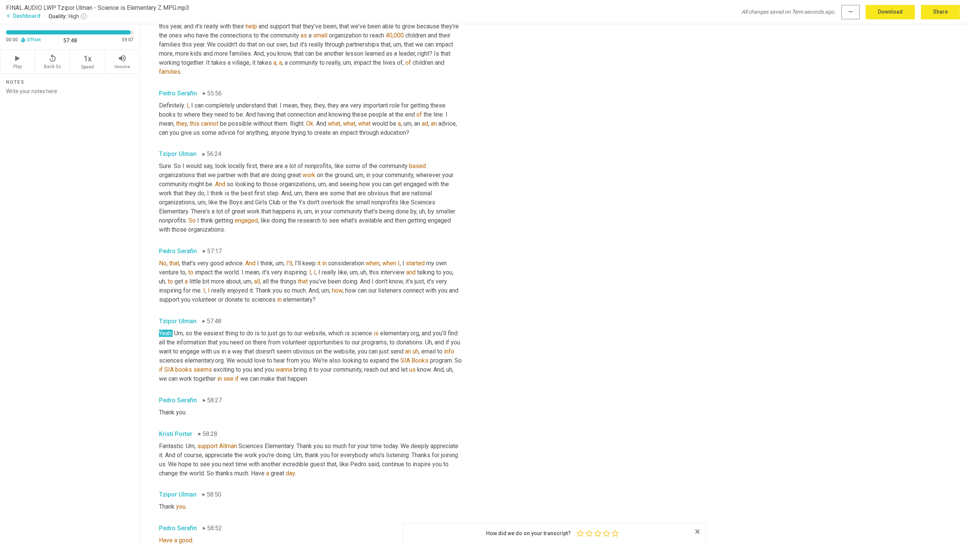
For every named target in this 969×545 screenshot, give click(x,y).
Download (890, 12)
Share (940, 12)
